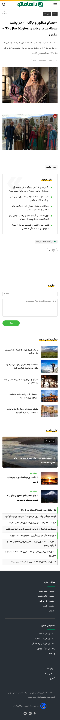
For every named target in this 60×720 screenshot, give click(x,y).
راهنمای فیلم (49, 606)
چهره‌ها (52, 654)
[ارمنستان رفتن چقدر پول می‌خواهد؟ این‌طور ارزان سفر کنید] (49, 396)
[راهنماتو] (30, 4)
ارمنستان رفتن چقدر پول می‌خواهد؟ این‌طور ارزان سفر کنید (23, 396)
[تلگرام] (25, 713)
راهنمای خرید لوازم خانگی (43, 644)
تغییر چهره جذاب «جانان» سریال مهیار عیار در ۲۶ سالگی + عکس (29, 198)
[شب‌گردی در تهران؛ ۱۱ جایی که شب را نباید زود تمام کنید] (49, 381)
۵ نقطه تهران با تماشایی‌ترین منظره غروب (22, 480)
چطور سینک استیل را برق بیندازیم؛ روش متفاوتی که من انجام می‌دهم (31, 543)
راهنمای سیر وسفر (47, 591)
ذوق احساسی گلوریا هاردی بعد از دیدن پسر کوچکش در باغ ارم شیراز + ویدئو (29, 217)
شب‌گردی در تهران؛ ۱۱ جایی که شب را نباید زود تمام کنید (21, 381)
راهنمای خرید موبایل (45, 634)
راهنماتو (15, 693)
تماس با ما (49, 673)
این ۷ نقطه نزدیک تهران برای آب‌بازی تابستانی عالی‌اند (32, 523)
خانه (54, 14)
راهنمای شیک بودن (46, 649)
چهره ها (47, 14)
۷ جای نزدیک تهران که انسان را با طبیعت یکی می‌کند (21, 352)
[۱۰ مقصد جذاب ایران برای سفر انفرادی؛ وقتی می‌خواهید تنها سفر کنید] (49, 366)
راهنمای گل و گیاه (47, 601)
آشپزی (52, 611)
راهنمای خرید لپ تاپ (45, 639)
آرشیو (52, 678)
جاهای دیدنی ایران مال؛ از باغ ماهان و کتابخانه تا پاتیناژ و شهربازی (22, 411)
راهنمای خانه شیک (46, 596)
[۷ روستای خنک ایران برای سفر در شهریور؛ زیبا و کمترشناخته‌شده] (30, 452)
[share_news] (4, 13)
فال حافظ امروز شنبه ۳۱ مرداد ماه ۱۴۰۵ (38, 510)
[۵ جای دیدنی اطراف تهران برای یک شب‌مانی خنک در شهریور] (49, 496)
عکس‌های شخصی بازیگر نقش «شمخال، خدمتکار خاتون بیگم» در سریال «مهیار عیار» (29, 189)
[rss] (35, 713)
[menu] (55, 4)
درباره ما (51, 668)
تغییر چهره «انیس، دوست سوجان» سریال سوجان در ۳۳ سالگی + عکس (30, 227)
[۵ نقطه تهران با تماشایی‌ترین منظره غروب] (49, 478)
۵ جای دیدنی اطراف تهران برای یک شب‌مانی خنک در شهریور (22, 498)
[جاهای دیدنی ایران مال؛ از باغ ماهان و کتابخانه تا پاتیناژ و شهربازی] (49, 411)
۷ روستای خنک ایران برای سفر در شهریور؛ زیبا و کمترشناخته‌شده (34, 460)
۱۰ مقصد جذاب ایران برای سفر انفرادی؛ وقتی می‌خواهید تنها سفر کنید (22, 366)
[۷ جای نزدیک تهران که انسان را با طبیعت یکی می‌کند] (49, 352)
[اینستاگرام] (30, 713)
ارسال (11, 323)
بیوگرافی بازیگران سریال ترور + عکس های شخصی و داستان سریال (30, 208)
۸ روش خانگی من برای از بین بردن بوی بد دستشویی (33, 535)
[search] (4, 4)
